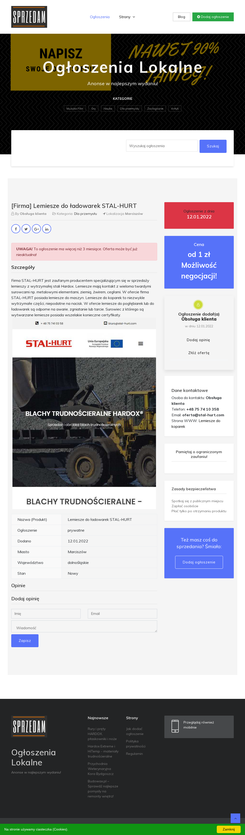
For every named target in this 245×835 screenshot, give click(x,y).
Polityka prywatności (135, 743)
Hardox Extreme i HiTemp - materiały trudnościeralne (103, 751)
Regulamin (134, 754)
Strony (125, 16)
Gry (93, 108)
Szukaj (213, 146)
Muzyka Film (75, 108)
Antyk (175, 108)
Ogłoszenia (100, 16)
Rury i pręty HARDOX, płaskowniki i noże (102, 734)
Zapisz (25, 640)
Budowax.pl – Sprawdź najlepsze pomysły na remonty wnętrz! (103, 788)
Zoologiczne (155, 108)
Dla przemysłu (129, 108)
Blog (181, 17)
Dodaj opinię (198, 340)
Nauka (108, 108)
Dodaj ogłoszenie (214, 17)
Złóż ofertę (199, 353)
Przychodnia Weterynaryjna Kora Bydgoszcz (101, 769)
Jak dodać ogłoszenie (135, 731)
